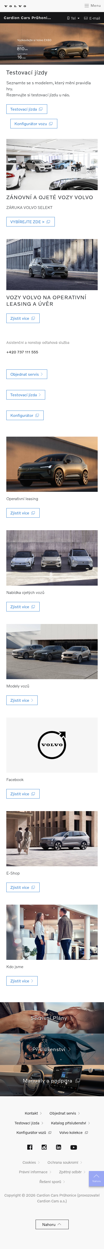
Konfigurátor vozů (31, 1132)
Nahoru (96, 1181)
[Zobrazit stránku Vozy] (52, 651)
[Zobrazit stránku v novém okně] (52, 164)
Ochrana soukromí (62, 1162)
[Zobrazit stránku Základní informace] (52, 932)
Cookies (29, 1162)
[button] (72, 18)
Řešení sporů (50, 1181)
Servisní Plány (50, 1017)
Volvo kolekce (71, 1132)
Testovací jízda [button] (24, 109)
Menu (95, 5)
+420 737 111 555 (22, 352)
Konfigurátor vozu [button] (31, 123)
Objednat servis (62, 1113)
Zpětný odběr (70, 1171)
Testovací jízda (27, 1123)
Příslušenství (50, 1049)
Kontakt (31, 1113)
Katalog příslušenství (68, 1123)
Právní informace (33, 1171)
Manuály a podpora (49, 1080)
